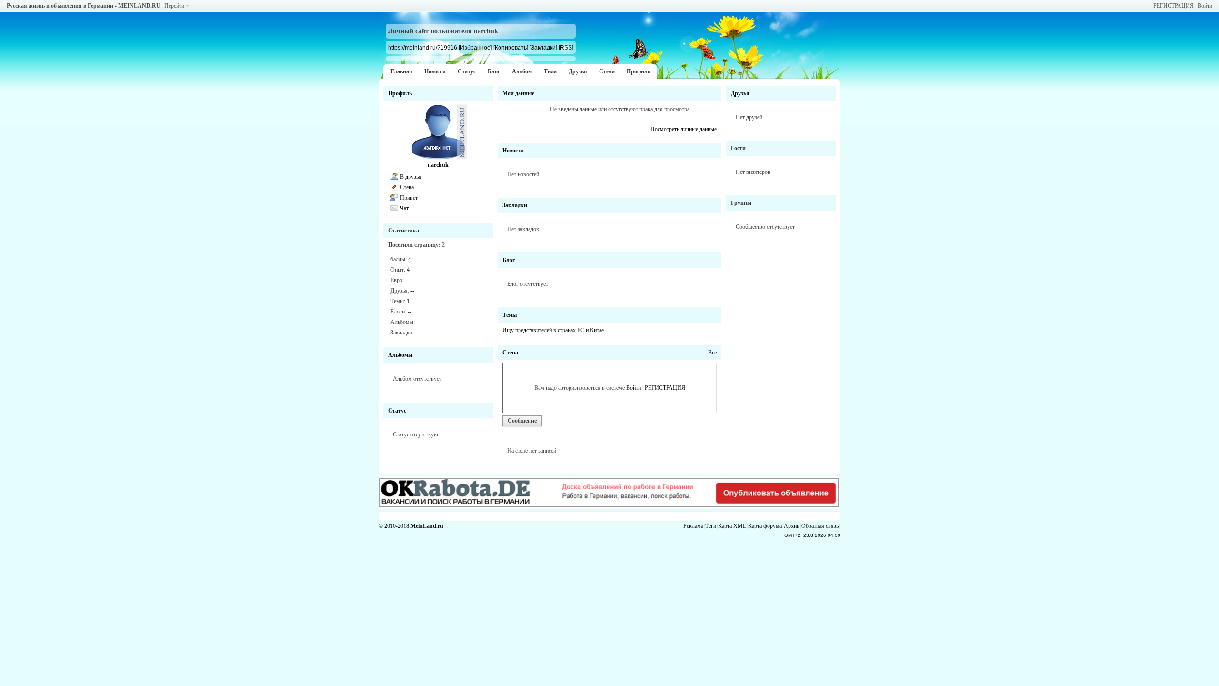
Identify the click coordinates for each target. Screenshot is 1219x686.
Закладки (514, 205)
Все (712, 352)
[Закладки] (543, 47)
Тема (550, 71)
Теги (710, 526)
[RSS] (566, 47)
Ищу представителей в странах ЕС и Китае (553, 330)
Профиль (638, 71)
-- (407, 280)
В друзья (410, 176)
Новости (435, 71)
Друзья (578, 71)
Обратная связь (820, 526)
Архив (791, 526)
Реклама (693, 526)
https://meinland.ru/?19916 (422, 47)
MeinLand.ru (426, 526)
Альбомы (400, 355)
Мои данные (518, 93)
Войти (1205, 5)
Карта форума (765, 526)
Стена (607, 71)
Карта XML (732, 526)
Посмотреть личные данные (683, 129)
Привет (409, 197)
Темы (509, 315)
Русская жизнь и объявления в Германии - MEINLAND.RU (83, 5)
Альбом (522, 71)
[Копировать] (510, 47)
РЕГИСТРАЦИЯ (1173, 5)
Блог (494, 71)
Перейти (174, 5)
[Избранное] (475, 47)
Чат (404, 208)
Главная (401, 71)
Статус (467, 71)
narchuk (438, 164)
